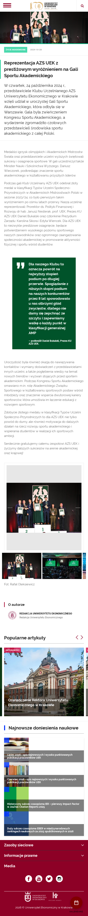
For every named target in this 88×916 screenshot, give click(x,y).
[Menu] (7, 5)
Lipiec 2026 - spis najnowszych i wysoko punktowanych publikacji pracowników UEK (39, 756)
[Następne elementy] (82, 637)
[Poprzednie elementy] (77, 637)
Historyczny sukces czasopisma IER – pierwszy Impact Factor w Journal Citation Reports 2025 (43, 805)
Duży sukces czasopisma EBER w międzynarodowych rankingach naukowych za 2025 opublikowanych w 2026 (40, 830)
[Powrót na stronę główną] (44, 6)
